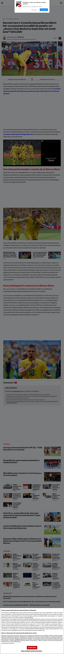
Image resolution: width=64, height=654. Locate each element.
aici (41, 625)
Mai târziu (34, 10)
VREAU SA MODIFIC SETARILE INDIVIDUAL (31, 651)
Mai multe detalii (28, 617)
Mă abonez (44, 10)
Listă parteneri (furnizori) (7, 643)
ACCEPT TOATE (32, 647)
